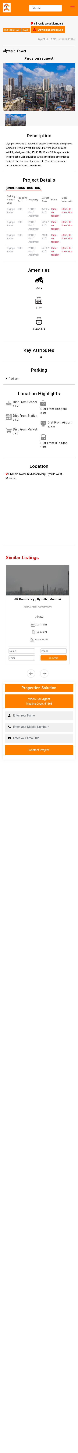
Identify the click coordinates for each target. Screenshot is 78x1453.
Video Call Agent (39, 701)
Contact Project (39, 750)
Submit (53, 658)
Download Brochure (50, 29)
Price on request (41, 640)
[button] (8, 87)
